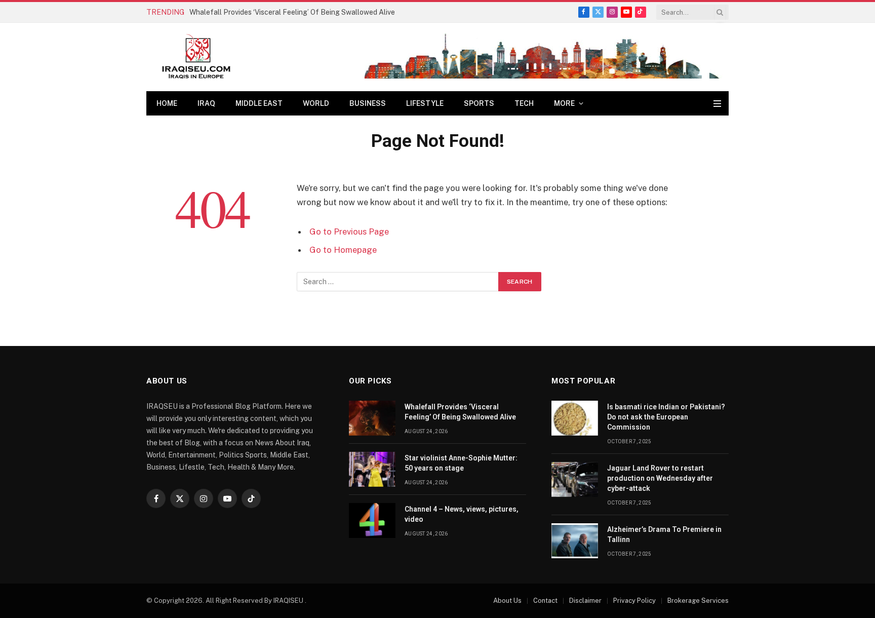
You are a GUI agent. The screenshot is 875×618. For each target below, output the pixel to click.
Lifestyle (425, 103)
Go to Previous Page (349, 231)
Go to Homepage (343, 250)
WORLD (316, 103)
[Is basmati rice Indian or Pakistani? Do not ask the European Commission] (574, 418)
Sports (479, 103)
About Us (507, 600)
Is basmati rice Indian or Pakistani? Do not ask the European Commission (666, 417)
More (564, 103)
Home (166, 103)
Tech (524, 103)
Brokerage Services (698, 600)
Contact (545, 600)
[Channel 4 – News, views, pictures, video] (372, 520)
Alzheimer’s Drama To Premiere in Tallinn (664, 534)
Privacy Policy (634, 600)
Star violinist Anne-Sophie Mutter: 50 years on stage (461, 463)
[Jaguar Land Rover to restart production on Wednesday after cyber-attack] (574, 479)
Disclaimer (585, 600)
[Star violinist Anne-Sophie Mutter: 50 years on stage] (372, 469)
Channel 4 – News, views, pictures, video (462, 514)
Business (367, 103)
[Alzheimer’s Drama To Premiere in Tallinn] (574, 540)
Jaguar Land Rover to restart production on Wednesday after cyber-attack (660, 478)
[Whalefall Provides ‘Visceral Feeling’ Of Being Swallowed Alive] (372, 418)
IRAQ (206, 103)
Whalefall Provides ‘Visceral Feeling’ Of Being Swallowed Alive (292, 12)
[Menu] (717, 103)
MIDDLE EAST (259, 103)
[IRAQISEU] (196, 57)
